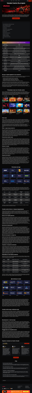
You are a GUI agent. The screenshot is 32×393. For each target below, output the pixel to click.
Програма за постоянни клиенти (6, 30)
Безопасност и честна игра (6, 34)
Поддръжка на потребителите (6, 35)
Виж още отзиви (16, 357)
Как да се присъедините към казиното (7, 25)
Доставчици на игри (5, 31)
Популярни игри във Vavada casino (6, 26)
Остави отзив (27, 343)
